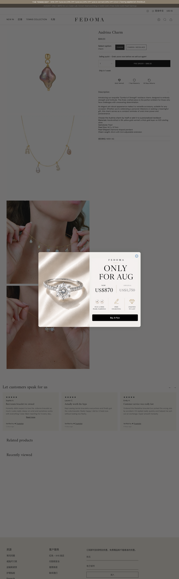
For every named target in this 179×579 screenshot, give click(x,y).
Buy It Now (115, 317)
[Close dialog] (136, 256)
